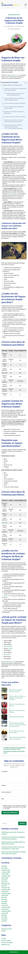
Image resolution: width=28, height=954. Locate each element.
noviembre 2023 (5, 889)
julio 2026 (4, 866)
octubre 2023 (5, 891)
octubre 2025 (5, 874)
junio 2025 (4, 880)
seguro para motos (14, 14)
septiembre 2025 (5, 876)
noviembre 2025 (5, 872)
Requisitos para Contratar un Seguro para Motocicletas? (13, 112)
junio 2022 (4, 917)
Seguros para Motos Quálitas (16, 716)
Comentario (4, 771)
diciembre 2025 (5, 870)
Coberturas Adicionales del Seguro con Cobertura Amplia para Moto (15, 94)
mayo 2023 (4, 901)
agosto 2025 (4, 878)
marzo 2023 (4, 905)
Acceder (3, 938)
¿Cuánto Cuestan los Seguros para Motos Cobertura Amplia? (13, 107)
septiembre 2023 (5, 893)
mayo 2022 (4, 919)
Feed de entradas (6, 940)
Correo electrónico (6, 792)
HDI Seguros (7, 654)
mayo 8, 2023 (20, 26)
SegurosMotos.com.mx (9, 661)
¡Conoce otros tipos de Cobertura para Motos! (14, 103)
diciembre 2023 (5, 887)
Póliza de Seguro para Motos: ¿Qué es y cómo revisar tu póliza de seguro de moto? (17, 724)
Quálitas (10, 648)
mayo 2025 (4, 881)
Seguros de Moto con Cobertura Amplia (12, 85)
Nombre (3, 785)
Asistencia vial (7, 595)
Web (2, 798)
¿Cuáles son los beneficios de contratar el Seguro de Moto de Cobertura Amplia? (13, 120)
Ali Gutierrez (11, 26)
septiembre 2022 (5, 911)
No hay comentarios (15, 29)
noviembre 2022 (5, 907)
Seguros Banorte (8, 646)
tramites (3, 930)
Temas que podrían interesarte (15, 128)
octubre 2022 (5, 909)
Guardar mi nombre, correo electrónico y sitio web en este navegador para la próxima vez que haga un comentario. (14, 807)
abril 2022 (4, 921)
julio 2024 (4, 885)
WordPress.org (5, 944)
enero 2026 (4, 868)
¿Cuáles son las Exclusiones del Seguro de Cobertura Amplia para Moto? (14, 99)
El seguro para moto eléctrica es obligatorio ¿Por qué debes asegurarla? (17, 698)
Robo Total (4, 522)
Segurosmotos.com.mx (13, 75)
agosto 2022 (4, 913)
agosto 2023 (4, 895)
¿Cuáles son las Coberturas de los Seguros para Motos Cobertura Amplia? (15, 89)
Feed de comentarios (7, 942)
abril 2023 (4, 903)
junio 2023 (4, 899)
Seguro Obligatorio (12, 193)
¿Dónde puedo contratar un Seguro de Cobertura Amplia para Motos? (13, 125)
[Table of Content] (25, 83)
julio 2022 (4, 915)
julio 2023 (4, 897)
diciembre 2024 (5, 883)
